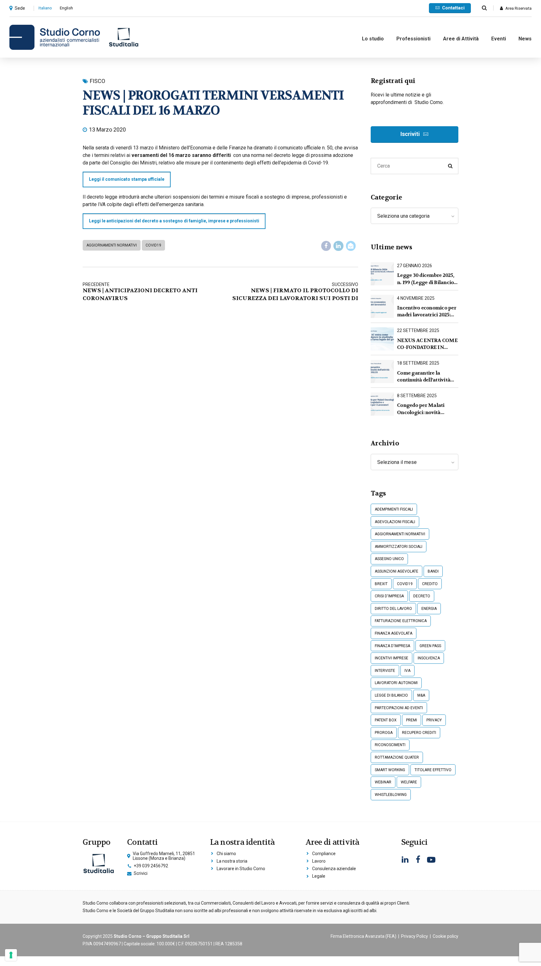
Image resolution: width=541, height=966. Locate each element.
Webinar (383, 782)
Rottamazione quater (397, 757)
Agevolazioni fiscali (395, 522)
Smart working (390, 770)
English (66, 8)
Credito (430, 584)
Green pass (430, 646)
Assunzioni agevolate (396, 571)
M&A (421, 695)
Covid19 (153, 245)
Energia (429, 608)
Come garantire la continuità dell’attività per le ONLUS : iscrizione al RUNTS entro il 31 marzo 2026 (426, 377)
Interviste (385, 670)
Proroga (384, 732)
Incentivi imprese (391, 658)
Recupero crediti (419, 732)
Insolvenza (429, 658)
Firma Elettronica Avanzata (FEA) (363, 936)
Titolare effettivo (433, 770)
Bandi (433, 571)
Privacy (434, 720)
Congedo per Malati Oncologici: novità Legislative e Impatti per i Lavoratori (427, 409)
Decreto (421, 596)
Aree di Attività (461, 39)
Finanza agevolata (393, 633)
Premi (411, 720)
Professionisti (413, 39)
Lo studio (373, 39)
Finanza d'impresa (392, 646)
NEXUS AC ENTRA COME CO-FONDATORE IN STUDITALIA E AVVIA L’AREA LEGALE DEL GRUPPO (427, 344)
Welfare (409, 782)
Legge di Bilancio (391, 695)
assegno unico (389, 559)
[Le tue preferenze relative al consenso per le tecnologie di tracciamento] (11, 955)
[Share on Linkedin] (338, 246)
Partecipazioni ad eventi (399, 708)
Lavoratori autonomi (396, 683)
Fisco (97, 81)
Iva (407, 670)
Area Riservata (518, 8)
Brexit (381, 584)
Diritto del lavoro (393, 608)
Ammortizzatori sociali (398, 546)
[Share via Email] (351, 246)
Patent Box (386, 720)
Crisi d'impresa (389, 596)
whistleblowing (391, 794)
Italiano (45, 8)
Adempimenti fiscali (394, 509)
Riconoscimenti (390, 745)
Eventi (498, 39)
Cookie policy (445, 936)
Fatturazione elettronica (401, 621)
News (525, 39)
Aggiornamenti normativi (111, 245)
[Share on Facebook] (326, 246)
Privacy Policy (414, 936)
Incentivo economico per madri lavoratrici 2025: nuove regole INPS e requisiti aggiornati (426, 311)
